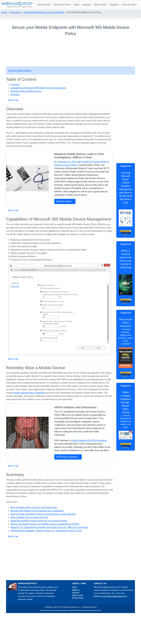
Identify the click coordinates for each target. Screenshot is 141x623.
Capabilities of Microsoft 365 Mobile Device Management (38, 88)
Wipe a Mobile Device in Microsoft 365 (29, 517)
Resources (15, 12)
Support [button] (114, 4)
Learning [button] (86, 4)
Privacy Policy (78, 598)
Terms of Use (77, 595)
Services (75, 592)
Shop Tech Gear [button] (62, 4)
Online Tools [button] (100, 4)
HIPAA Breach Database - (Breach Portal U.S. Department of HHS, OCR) (46, 531)
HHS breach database (67, 457)
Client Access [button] (128, 4)
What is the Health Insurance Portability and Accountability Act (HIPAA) (44, 524)
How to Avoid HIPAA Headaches (125, 322)
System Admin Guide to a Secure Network (43, 12)
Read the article (64, 201)
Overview (15, 84)
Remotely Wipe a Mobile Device (26, 91)
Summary (15, 94)
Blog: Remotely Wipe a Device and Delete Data (33, 507)
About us (75, 590)
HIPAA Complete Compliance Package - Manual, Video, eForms (125, 402)
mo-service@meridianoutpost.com (113, 596)
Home (4, 12)
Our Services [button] (43, 4)
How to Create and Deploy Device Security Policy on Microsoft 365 (43, 514)
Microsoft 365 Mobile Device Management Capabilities (37, 511)
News (76, 4)
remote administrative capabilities (29, 393)
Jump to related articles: (20, 70)
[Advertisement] (70, 48)
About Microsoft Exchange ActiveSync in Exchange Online (38, 521)
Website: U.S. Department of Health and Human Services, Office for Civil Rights (49, 527)
